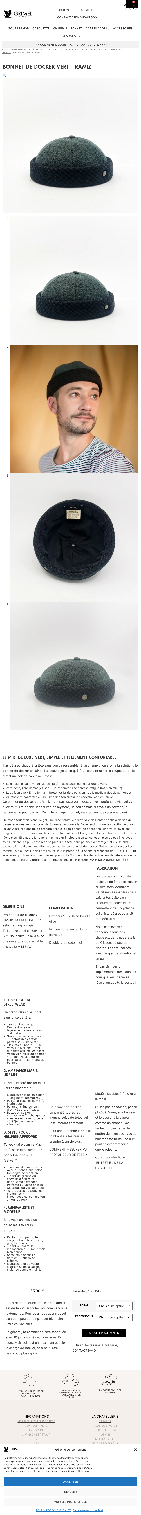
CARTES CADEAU (97, 28)
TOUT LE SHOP (18, 28)
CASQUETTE (41, 28)
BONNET (76, 28)
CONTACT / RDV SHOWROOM (77, 17)
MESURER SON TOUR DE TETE (36, 1421)
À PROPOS (105, 1421)
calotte (121, 851)
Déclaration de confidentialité (88, 1510)
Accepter (70, 1481)
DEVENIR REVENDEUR (104, 1443)
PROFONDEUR (84, 1316)
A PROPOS (88, 10)
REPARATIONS (70, 36)
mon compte (36, 1430)
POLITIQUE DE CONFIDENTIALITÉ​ (53, 1510)
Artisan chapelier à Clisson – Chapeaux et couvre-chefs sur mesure (50, 49)
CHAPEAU (60, 28)
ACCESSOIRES (123, 28)
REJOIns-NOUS (105, 1438)
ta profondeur (27, 920)
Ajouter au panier (103, 1333)
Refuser (70, 1491)
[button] (135, 1450)
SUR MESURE (68, 10)
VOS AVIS (105, 1434)
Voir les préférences (70, 1502)
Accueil (6, 49)
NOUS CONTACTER (105, 1425)
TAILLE (84, 1305)
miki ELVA (25, 946)
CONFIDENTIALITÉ (36, 1425)
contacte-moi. (84, 1350)
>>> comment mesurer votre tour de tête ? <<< (70, 44)
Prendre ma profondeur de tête (101, 859)
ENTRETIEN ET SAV (105, 1430)
